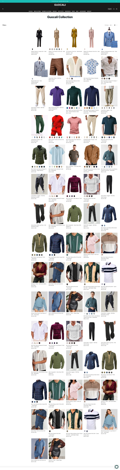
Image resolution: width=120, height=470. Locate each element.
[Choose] (46, 46)
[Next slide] (46, 37)
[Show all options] (46, 137)
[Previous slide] (33, 37)
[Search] (3, 9)
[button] (111, 25)
